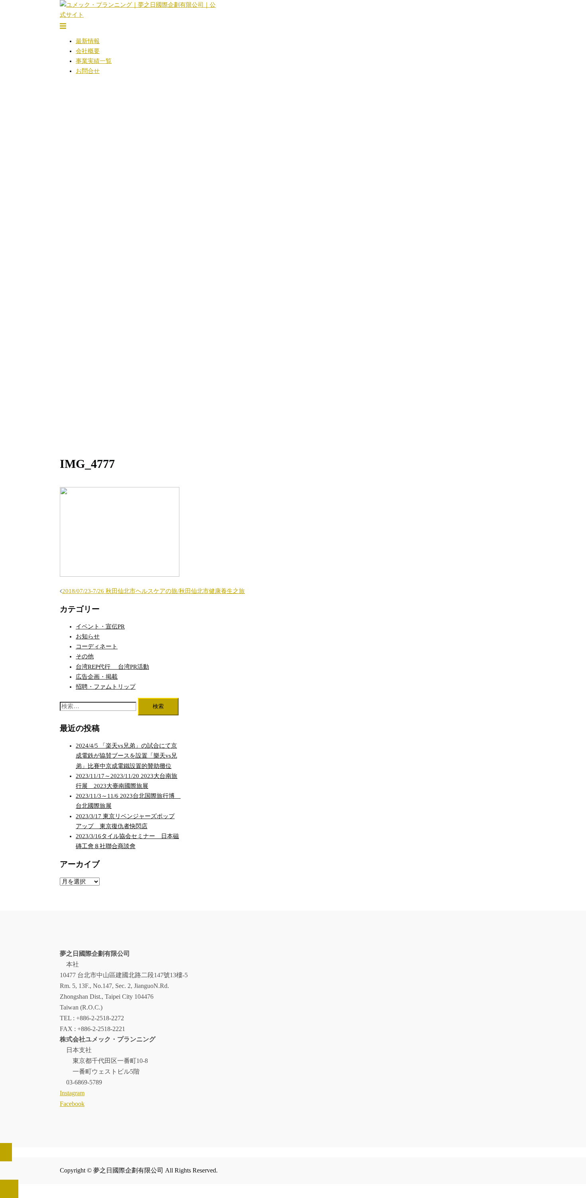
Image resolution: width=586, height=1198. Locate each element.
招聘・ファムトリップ (106, 686)
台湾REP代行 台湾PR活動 (112, 667)
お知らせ (88, 636)
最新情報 (88, 41)
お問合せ (88, 71)
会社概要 (88, 51)
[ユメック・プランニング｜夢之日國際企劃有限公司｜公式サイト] (139, 15)
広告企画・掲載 (97, 677)
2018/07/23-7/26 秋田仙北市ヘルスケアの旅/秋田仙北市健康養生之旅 (153, 591)
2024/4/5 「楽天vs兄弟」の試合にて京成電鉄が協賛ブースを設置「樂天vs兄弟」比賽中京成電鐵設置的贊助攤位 (126, 755)
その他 (85, 656)
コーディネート (97, 646)
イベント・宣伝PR (100, 626)
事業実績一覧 (94, 61)
